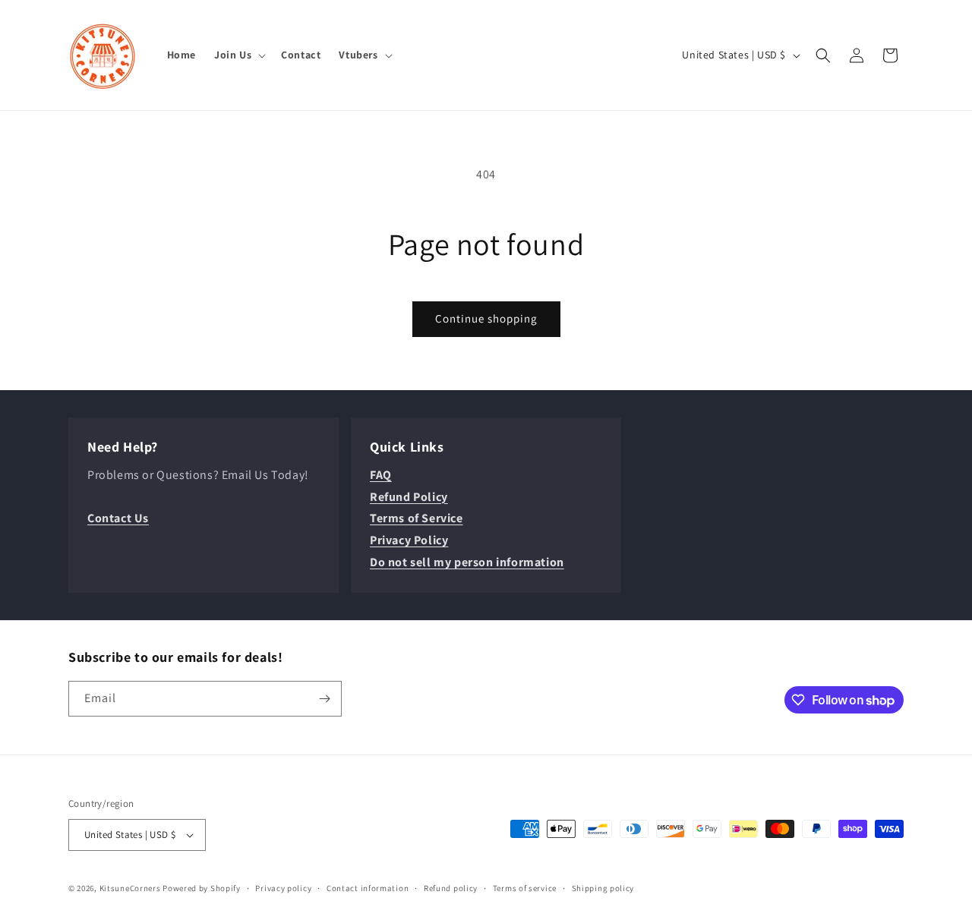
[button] (238, 55)
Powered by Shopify (202, 888)
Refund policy (451, 888)
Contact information (368, 888)
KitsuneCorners (130, 888)
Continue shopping (486, 318)
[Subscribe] (324, 699)
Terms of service (525, 888)
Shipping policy (603, 888)
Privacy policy (283, 888)
